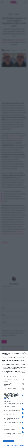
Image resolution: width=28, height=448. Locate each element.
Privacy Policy (21, 445)
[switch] (23, 379)
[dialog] (14, 399)
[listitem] (14, 376)
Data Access (14, 445)
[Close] (25, 353)
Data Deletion (6, 445)
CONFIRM (8, 440)
